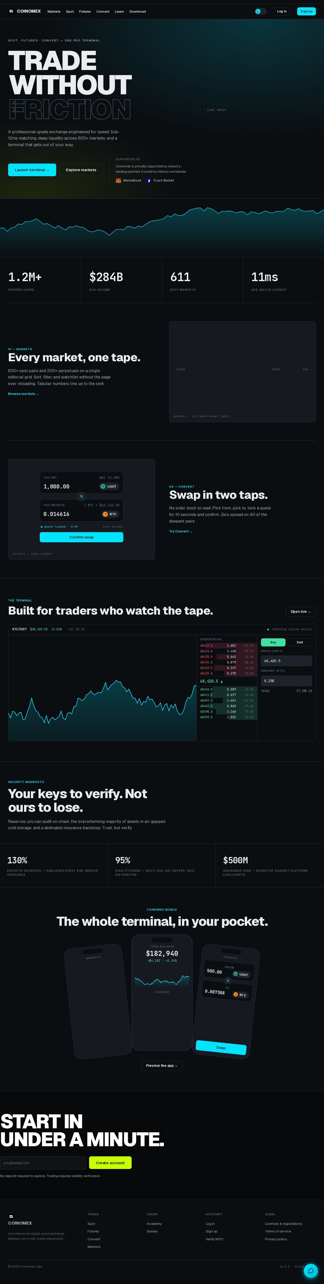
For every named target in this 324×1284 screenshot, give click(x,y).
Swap (221, 1047)
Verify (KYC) (214, 1239)
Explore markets (81, 169)
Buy (273, 642)
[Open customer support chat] (311, 1271)
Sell (300, 642)
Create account (110, 1162)
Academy (154, 1223)
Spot (70, 11)
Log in (282, 11)
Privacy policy (276, 1239)
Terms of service (278, 1231)
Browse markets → (23, 394)
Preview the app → (162, 1065)
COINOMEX (28, 11)
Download (138, 11)
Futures (85, 11)
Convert (102, 11)
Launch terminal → (32, 169)
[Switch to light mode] (261, 11)
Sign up (306, 11)
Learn (119, 11)
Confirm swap (81, 537)
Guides (152, 1231)
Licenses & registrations (283, 1223)
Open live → (301, 611)
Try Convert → (181, 531)
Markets (54, 11)
